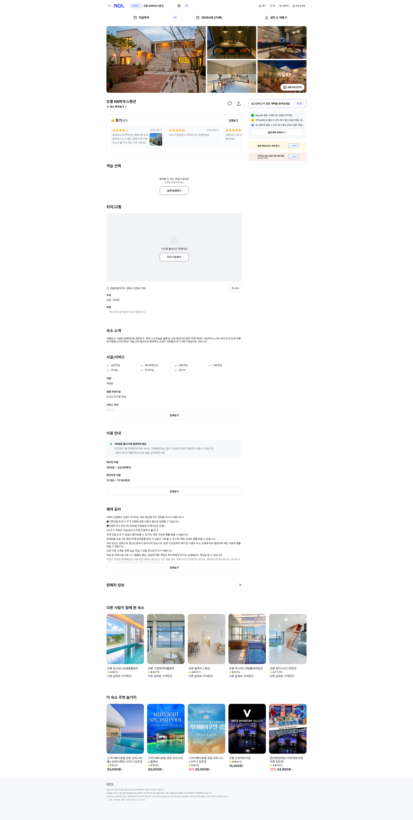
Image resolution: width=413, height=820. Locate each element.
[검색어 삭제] (179, 6)
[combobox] (159, 5)
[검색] (187, 6)
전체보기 (233, 120)
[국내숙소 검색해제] (140, 6)
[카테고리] (109, 6)
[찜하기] (229, 103)
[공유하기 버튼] (238, 103)
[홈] (119, 6)
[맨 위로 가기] (405, 812)
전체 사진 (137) (294, 87)
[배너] (277, 145)
